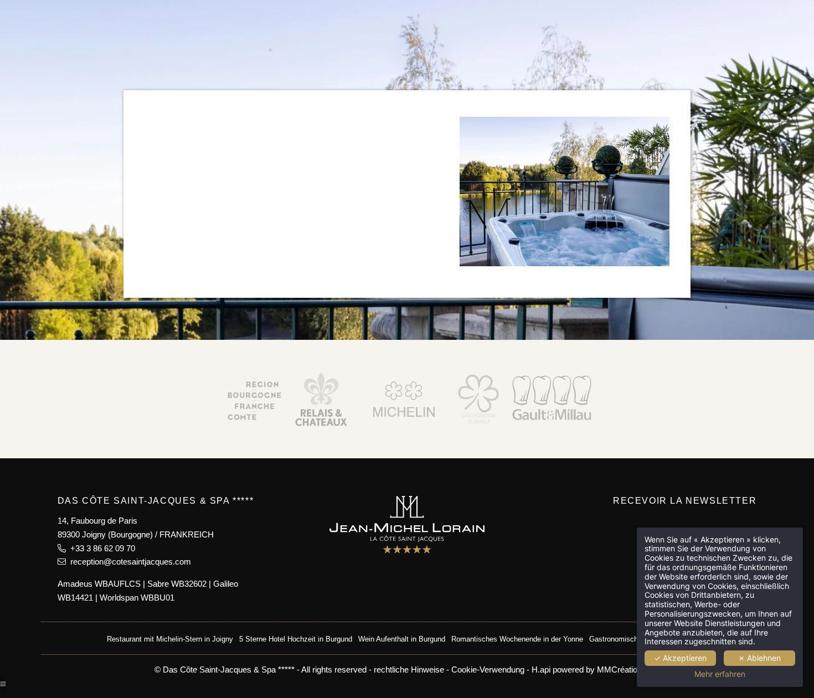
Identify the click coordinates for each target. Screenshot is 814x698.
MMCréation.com (628, 669)
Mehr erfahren (719, 674)
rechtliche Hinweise (409, 669)
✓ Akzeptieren (680, 658)
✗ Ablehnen (759, 658)
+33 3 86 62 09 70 (100, 548)
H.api (541, 669)
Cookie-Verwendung (487, 669)
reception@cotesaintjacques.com (128, 561)
